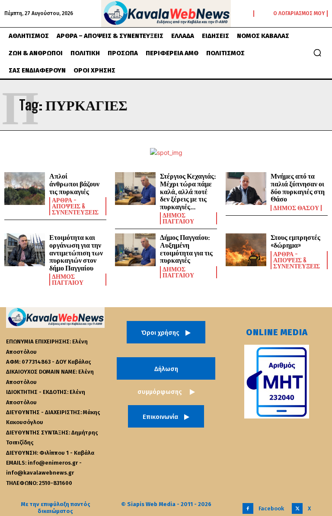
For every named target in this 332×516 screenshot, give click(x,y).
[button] (317, 52)
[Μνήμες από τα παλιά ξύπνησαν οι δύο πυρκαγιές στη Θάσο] (246, 188)
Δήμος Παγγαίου (178, 218)
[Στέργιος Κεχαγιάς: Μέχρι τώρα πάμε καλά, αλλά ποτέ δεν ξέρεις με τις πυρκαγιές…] (135, 188)
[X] (297, 508)
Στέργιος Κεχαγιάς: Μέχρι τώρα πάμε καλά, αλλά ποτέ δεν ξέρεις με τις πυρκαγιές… (188, 191)
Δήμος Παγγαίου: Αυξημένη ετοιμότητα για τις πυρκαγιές (186, 248)
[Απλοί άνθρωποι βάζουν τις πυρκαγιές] (24, 188)
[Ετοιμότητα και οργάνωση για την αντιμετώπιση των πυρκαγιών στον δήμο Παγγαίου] (24, 249)
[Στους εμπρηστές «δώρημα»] (246, 249)
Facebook (271, 508)
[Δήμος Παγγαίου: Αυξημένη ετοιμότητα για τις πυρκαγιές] (135, 249)
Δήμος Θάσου (296, 208)
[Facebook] (248, 508)
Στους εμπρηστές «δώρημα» (295, 241)
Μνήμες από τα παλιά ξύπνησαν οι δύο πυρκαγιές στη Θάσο (298, 187)
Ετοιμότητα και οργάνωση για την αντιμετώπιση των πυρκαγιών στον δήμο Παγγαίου (76, 252)
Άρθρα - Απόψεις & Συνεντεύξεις (75, 206)
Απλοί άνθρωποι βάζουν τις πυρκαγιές (74, 183)
